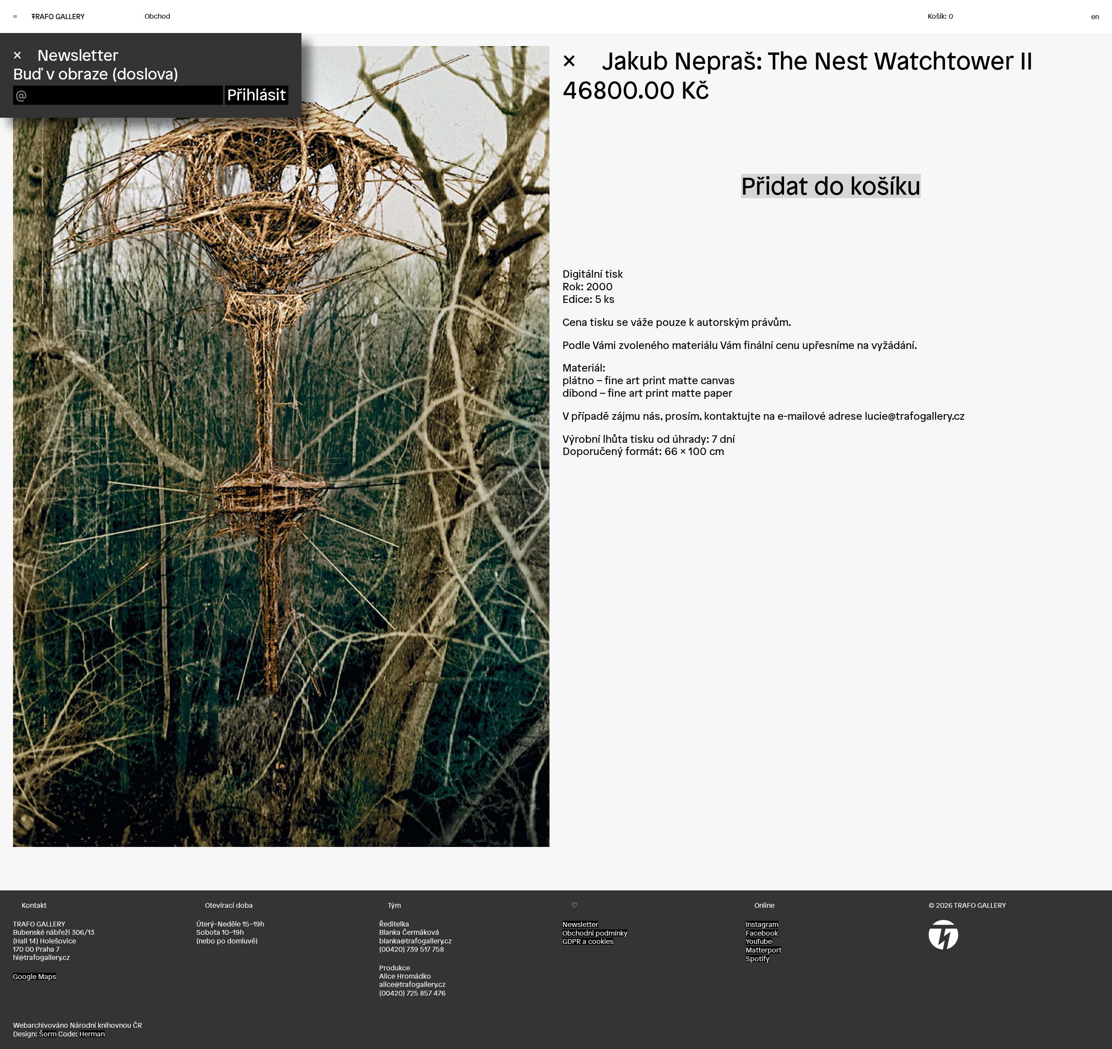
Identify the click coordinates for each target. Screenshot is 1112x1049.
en (1095, 16)
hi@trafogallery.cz (41, 957)
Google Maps (34, 976)
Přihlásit (256, 95)
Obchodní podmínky (595, 932)
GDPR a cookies (588, 941)
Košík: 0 (940, 16)
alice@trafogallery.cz (412, 984)
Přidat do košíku (831, 186)
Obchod (157, 16)
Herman (92, 1033)
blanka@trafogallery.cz (415, 941)
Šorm (47, 1033)
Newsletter (580, 924)
